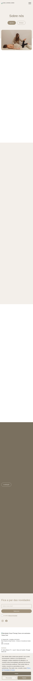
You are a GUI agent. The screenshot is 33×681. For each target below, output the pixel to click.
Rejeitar (24, 678)
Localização (6, 484)
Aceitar (16, 673)
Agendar (12, 22)
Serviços (21, 22)
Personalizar (9, 678)
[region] (16, 667)
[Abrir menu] (30, 3)
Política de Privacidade (12, 615)
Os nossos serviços (8, 187)
